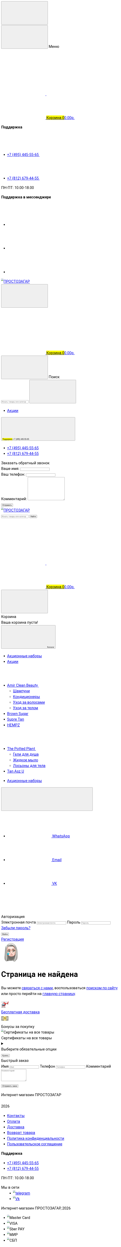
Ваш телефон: (13, 474)
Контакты (16, 1115)
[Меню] (24, 13)
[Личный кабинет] (23, 329)
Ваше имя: (10, 468)
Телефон (47, 1066)
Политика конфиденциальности (35, 1138)
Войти (5, 934)
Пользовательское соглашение (34, 1144)
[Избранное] (68, 563)
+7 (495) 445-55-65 (23, 154)
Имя (5, 1066)
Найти (33, 516)
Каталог (50, 647)
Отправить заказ (9, 1086)
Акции (12, 410)
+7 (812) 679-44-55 (23, 178)
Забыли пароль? (15, 928)
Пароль (73, 922)
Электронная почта (18, 922)
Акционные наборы (24, 780)
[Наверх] (23, 911)
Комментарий (98, 1066)
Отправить (7, 505)
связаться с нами (37, 988)
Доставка (15, 1127)
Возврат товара (21, 1132)
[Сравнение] (23, 563)
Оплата (13, 1121)
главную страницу (58, 993)
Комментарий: (14, 499)
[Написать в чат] (47, 799)
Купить (5, 1055)
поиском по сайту (102, 988)
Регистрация (12, 939)
